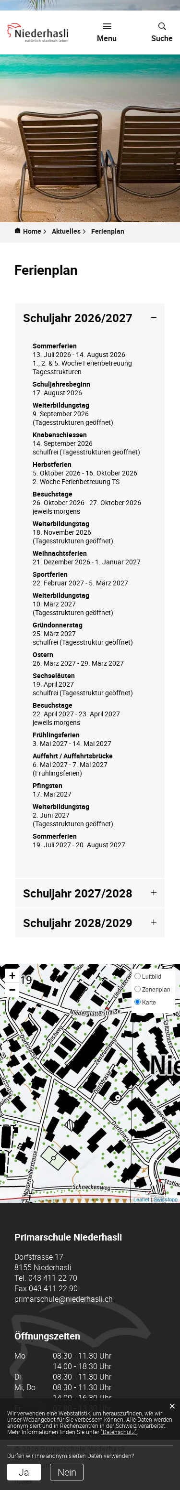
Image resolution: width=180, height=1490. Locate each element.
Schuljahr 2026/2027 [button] (77, 317)
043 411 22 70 (52, 1278)
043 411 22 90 (53, 1288)
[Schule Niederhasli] (37, 32)
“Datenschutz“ (119, 1432)
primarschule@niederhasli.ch (63, 1299)
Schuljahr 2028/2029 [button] (77, 922)
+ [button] (12, 976)
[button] (69, 231)
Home (32, 231)
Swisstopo (166, 1199)
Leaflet (141, 1199)
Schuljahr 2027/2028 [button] (77, 893)
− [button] (12, 990)
